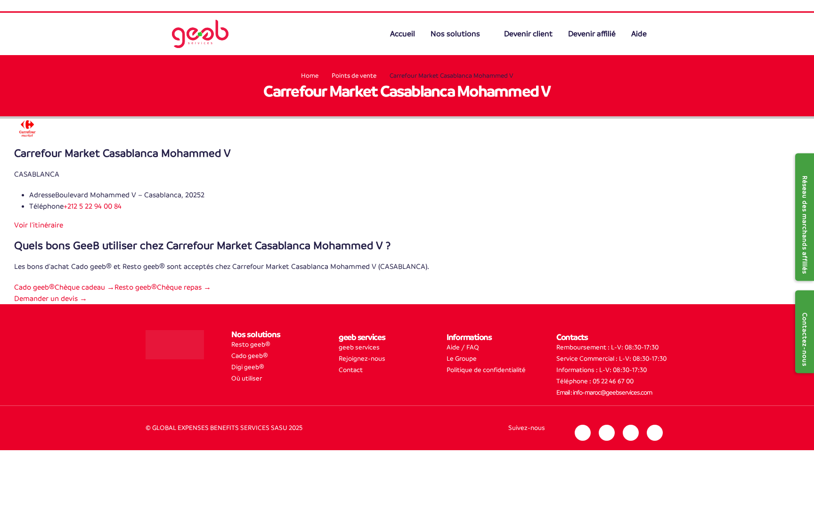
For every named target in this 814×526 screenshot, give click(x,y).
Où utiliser (246, 378)
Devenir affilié (592, 34)
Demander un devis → (50, 298)
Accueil (403, 34)
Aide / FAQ (463, 347)
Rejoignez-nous (362, 358)
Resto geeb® (250, 344)
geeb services (359, 347)
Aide (639, 34)
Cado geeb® (249, 355)
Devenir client (528, 34)
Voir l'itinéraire (38, 225)
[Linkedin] (583, 433)
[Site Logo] (200, 34)
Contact (351, 369)
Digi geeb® (247, 367)
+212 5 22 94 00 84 (93, 206)
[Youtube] (655, 433)
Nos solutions (456, 34)
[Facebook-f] (631, 433)
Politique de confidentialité (486, 369)
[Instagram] (607, 433)
